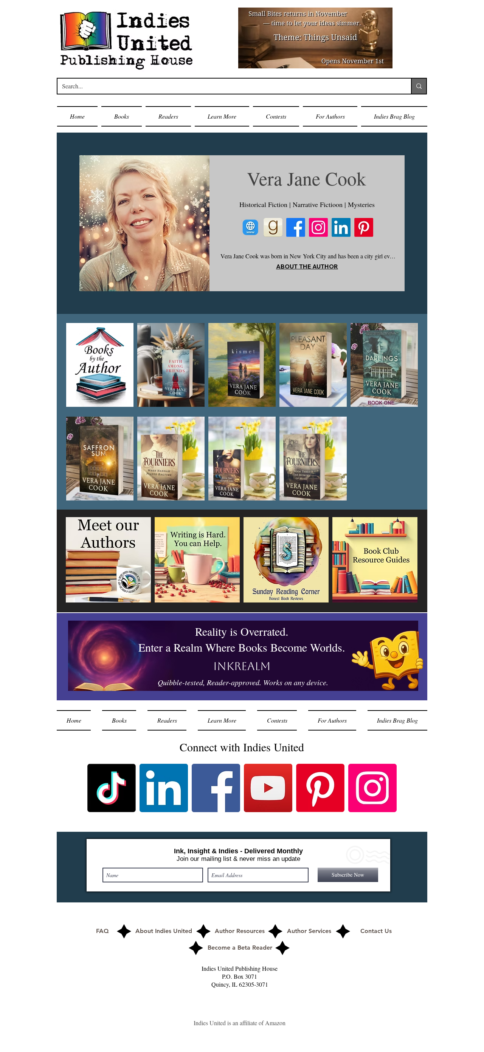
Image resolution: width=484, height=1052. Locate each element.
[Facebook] (295, 227)
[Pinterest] (363, 227)
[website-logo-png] (250, 227)
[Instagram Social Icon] (372, 788)
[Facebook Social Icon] (216, 788)
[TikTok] (111, 788)
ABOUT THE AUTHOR (307, 266)
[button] (121, 116)
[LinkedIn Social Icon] (164, 788)
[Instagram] (318, 227)
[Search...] (418, 86)
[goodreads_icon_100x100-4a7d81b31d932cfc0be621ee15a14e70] (273, 227)
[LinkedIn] (341, 227)
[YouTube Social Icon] (268, 788)
